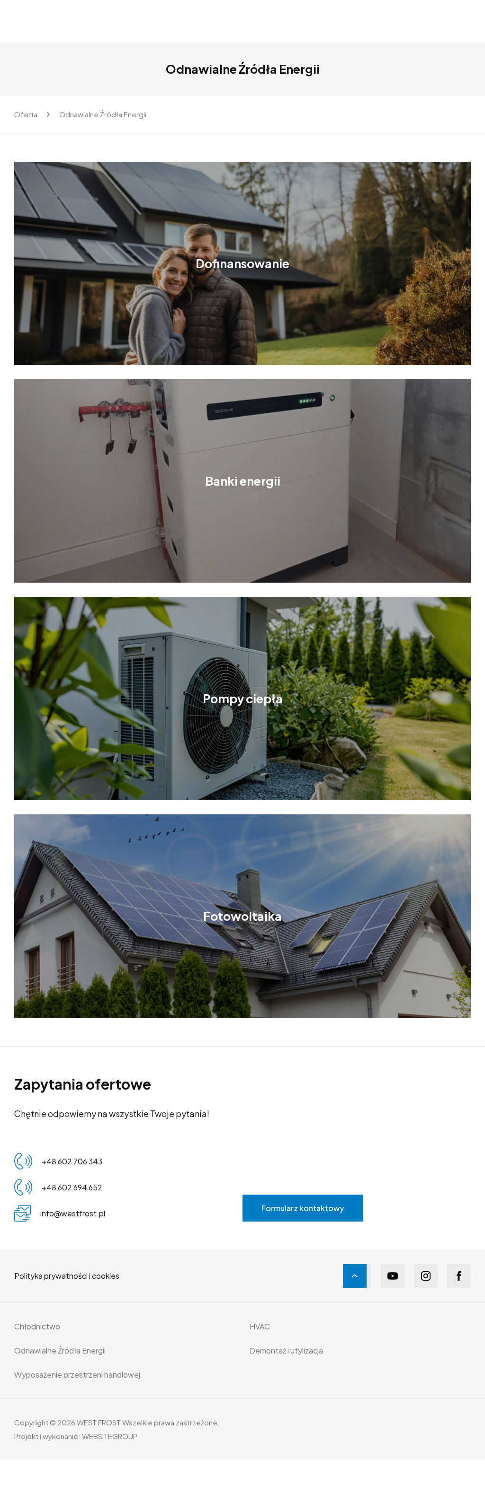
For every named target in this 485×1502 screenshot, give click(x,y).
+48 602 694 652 (72, 1187)
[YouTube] (392, 1276)
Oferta (25, 114)
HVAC (260, 1326)
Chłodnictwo (37, 1326)
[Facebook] (459, 1276)
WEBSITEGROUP (109, 1436)
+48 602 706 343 (72, 1161)
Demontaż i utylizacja (286, 1350)
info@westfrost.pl (72, 1213)
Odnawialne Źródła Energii (102, 114)
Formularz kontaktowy (302, 1208)
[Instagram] (426, 1276)
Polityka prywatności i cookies (66, 1276)
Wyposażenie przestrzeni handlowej (77, 1375)
